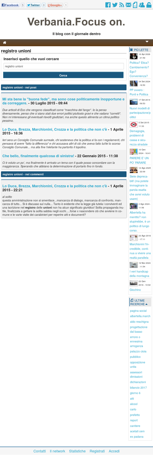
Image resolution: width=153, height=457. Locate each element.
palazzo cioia (138, 351)
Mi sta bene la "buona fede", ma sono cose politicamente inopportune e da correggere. (63, 101)
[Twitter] (115, 6)
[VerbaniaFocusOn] (76, 27)
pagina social (138, 311)
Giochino (135, 290)
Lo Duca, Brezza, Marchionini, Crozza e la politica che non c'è (54, 129)
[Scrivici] (129, 6)
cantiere (135, 426)
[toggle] (147, 44)
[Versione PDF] (135, 6)
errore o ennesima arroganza (136, 341)
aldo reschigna (139, 322)
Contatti (39, 450)
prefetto (135, 415)
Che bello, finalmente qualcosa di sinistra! (38, 155)
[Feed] (122, 6)
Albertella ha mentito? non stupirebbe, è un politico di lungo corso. (140, 221)
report (134, 420)
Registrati (97, 450)
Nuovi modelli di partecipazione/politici (140, 112)
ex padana (136, 436)
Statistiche (77, 450)
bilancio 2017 (138, 387)
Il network (57, 450)
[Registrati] (142, 6)
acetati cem (137, 431)
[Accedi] (149, 6)
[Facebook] (108, 6)
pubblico (135, 357)
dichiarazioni (138, 382)
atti (132, 398)
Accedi (114, 450)
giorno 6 (135, 393)
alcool (133, 404)
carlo (133, 409)
